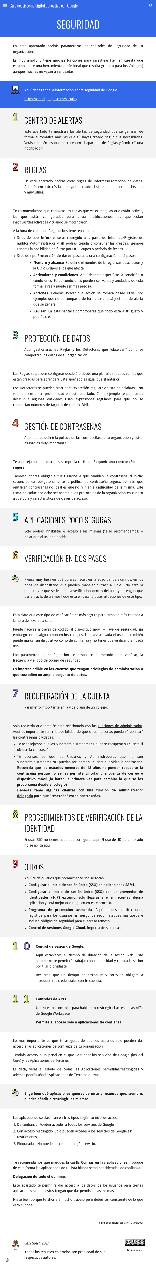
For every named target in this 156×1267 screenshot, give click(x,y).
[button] (5, 5)
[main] (77, 24)
